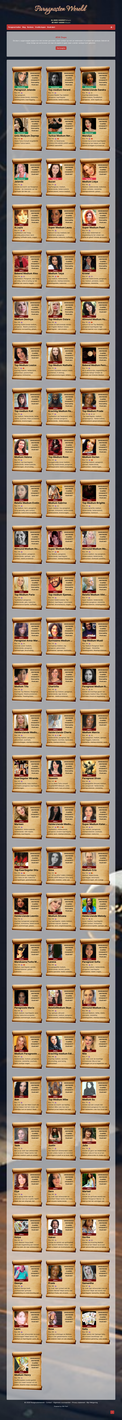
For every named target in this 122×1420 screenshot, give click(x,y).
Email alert (51, 27)
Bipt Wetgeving (92, 1402)
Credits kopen (40, 27)
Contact (49, 1402)
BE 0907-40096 (58, 22)
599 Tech (65, 1406)
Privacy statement (78, 1402)
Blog (24, 27)
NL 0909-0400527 (58, 20)
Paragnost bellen (14, 27)
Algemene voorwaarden (62, 1402)
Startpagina (61, 48)
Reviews (30, 27)
